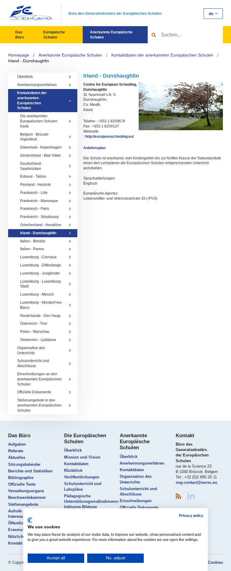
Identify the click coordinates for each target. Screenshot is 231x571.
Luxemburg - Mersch (37, 294)
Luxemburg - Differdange (40, 265)
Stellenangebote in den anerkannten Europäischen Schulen (39, 405)
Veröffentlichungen (81, 477)
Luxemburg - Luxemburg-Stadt (41, 284)
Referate (15, 451)
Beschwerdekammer (27, 497)
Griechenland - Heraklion (40, 225)
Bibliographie (20, 477)
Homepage (18, 55)
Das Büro (19, 34)
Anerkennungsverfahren (37, 85)
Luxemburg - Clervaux (38, 257)
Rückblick (73, 470)
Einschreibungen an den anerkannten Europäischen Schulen (39, 379)
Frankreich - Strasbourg (39, 217)
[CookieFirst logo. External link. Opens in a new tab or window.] (30, 520)
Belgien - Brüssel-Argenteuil (34, 137)
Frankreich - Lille (34, 193)
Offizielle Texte (21, 484)
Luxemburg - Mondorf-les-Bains (41, 305)
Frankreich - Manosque (39, 201)
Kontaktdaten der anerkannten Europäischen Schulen (162, 55)
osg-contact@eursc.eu (196, 482)
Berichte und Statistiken (30, 471)
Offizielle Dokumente (34, 392)
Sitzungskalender (24, 464)
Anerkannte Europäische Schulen (111, 34)
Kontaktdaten (76, 464)
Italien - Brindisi (32, 241)
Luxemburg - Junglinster (40, 273)
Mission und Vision (82, 457)
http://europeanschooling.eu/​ (109, 136)
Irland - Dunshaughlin (28, 60)
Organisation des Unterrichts (31, 350)
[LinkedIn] (191, 496)
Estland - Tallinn (33, 176)
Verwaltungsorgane (26, 491)
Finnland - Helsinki (35, 185)
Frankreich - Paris (34, 209)
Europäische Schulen (54, 34)
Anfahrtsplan (94, 148)
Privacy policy (191, 516)
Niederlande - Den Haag (40, 316)
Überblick (25, 77)
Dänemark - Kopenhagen (41, 147)
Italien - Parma (32, 249)
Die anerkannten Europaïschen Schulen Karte (38, 121)
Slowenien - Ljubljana (38, 340)
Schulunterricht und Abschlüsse (33, 363)
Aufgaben (17, 444)
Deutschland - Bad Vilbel (40, 155)
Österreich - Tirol (33, 323)
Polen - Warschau (34, 332)
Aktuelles (16, 457)
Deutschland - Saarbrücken (31, 166)
